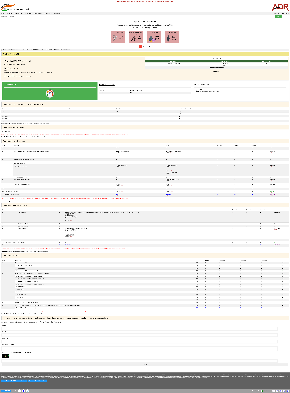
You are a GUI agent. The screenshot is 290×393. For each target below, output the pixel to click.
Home (2, 13)
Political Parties (38, 13)
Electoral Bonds (48, 13)
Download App (256, 391)
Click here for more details (216, 67)
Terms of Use (38, 380)
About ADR (276, 13)
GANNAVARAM (35, 49)
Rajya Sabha (28, 13)
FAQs (44, 380)
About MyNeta (285, 13)
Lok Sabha (9, 13)
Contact (30, 380)
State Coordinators (22, 380)
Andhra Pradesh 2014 (13, 49)
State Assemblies (18, 13)
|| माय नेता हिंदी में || (58, 13)
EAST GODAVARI (24, 49)
